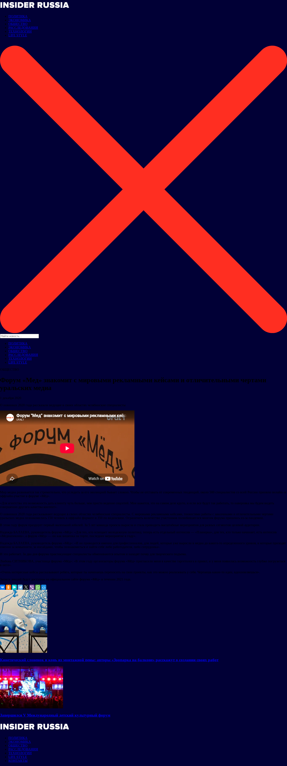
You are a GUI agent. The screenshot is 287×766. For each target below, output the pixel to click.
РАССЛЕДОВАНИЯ (23, 27)
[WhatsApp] (37, 587)
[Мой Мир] (43, 587)
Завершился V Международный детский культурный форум (55, 715)
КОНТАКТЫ (18, 760)
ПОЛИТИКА (18, 16)
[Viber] (31, 587)
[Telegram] (20, 587)
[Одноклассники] (8, 587)
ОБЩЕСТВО (18, 24)
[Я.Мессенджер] (14, 587)
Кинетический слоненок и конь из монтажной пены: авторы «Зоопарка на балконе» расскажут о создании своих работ (109, 660)
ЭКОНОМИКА (19, 20)
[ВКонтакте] (2, 587)
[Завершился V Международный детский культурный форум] (31, 707)
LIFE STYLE (17, 35)
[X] (26, 587)
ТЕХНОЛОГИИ (20, 31)
